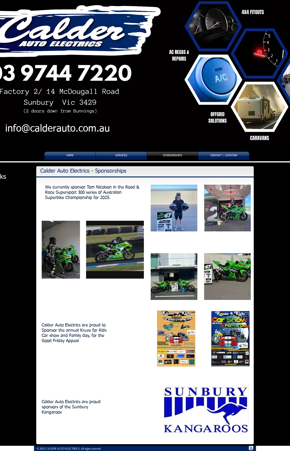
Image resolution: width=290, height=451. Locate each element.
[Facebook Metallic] (251, 448)
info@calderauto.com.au (57, 129)
